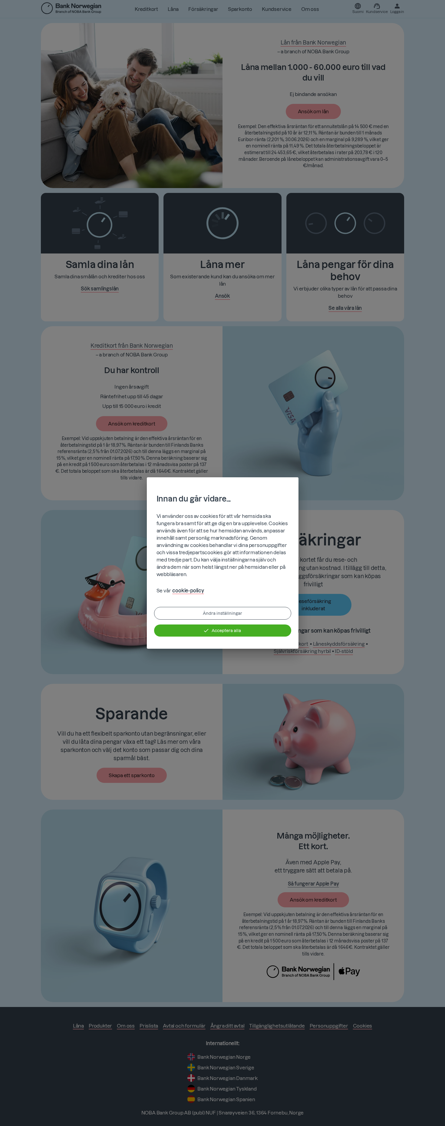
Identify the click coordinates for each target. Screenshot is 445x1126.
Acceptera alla (226, 630)
